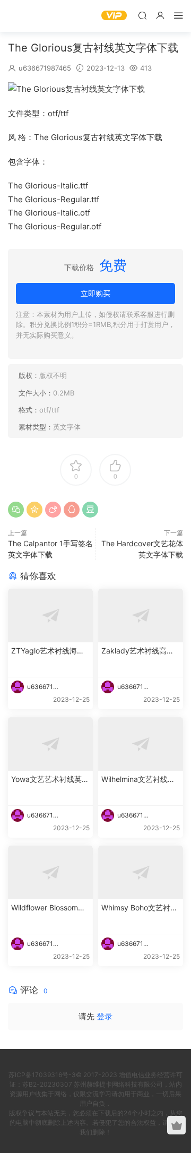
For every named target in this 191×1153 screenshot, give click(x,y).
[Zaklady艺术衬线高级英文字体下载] (140, 615)
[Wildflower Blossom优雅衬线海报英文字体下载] (50, 872)
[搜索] (142, 15)
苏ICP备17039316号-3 (42, 1075)
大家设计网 (24, 16)
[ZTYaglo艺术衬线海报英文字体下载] (50, 615)
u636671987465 (45, 68)
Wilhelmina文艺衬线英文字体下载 (138, 780)
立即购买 (95, 293)
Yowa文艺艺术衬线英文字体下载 (50, 780)
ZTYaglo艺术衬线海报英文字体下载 (47, 651)
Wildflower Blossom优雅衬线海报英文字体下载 (48, 908)
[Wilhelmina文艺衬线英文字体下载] (140, 744)
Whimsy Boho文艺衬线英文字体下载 (139, 908)
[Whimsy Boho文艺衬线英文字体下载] (140, 872)
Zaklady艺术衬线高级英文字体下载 (137, 651)
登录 (104, 1016)
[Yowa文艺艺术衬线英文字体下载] (50, 744)
